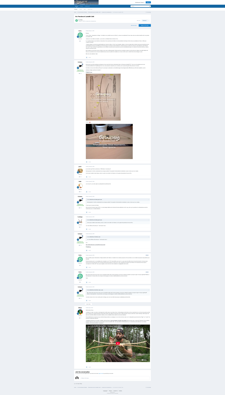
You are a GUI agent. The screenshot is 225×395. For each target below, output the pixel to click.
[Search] (149, 6)
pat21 (80, 166)
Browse (76, 6)
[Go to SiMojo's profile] (80, 312)
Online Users (90, 9)
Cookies (120, 390)
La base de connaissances (91, 21)
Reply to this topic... (85, 378)
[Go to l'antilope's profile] (80, 221)
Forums (75, 9)
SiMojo (80, 307)
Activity (81, 6)
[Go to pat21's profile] (80, 170)
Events (80, 9)
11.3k (81, 73)
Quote (90, 57)
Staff (85, 9)
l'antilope (80, 217)
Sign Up (148, 2)
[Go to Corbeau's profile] (80, 66)
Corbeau (80, 62)
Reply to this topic (144, 25)
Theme (110, 390)
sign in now (101, 373)
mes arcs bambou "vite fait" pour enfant (118, 320)
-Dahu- (81, 19)
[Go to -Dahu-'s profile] (76, 20)
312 (80, 317)
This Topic (145, 6)
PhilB (80, 181)
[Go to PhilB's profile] (80, 185)
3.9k (81, 176)
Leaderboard (87, 6)
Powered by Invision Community (112, 393)
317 (80, 227)
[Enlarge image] (89, 72)
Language (105, 390)
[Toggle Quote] (87, 199)
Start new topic (134, 25)
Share (139, 20)
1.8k (80, 191)
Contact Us (115, 390)
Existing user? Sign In (139, 2)
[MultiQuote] (86, 57)
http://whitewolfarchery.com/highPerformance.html (95, 244)
